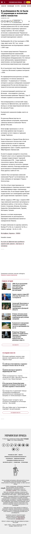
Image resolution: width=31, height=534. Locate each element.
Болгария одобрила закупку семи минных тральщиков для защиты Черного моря (13, 358)
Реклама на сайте (12, 454)
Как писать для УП (7, 462)
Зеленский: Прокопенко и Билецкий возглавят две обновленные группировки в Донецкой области (20, 307)
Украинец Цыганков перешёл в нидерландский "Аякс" (12, 370)
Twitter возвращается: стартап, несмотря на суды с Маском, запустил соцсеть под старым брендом (14, 377)
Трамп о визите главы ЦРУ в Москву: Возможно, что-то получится (20, 296)
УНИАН (18, 233)
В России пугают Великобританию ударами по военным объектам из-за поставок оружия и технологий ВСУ (14, 385)
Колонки (23, 6)
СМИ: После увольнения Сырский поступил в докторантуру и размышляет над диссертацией (19, 287)
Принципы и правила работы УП (15, 460)
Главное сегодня (7, 281)
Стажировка (17, 462)
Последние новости (8, 353)
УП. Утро (17, 6)
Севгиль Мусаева (20, 516)
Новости (3, 6)
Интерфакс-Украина (8, 233)
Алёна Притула (21, 517)
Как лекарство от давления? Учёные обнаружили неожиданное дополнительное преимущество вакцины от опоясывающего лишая (14, 393)
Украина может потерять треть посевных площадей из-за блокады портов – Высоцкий (14, 401)
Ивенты (20, 454)
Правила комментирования (9, 275)
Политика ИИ (9, 458)
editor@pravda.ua (20, 519)
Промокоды (24, 462)
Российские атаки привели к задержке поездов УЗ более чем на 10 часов (14, 364)
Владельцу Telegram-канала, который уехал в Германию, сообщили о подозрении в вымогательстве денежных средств (20, 336)
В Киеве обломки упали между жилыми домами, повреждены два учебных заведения (20, 316)
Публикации (10, 6)
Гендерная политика (19, 458)
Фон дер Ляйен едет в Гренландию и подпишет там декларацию (14, 408)
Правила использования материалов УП (15, 456)
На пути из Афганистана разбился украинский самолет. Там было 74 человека (12, 244)
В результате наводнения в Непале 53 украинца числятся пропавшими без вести (20, 325)
